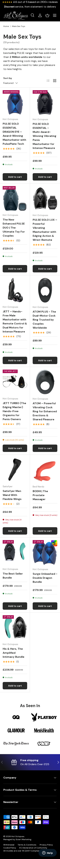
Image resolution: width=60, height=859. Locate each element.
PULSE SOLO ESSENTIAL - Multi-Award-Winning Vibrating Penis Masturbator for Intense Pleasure (44, 136)
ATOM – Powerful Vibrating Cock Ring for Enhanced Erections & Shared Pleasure (45, 411)
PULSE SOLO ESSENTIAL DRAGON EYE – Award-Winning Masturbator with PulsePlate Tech (14, 134)
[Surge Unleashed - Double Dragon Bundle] (45, 552)
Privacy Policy (46, 844)
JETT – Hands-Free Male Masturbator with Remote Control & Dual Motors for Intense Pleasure (15, 321)
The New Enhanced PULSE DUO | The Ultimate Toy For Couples (14, 227)
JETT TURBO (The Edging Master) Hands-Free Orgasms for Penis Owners (14, 411)
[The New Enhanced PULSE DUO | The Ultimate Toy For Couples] (15, 198)
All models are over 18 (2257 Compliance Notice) (26, 850)
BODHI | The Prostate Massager (40, 495)
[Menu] (54, 15)
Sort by (7, 78)
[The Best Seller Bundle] (15, 552)
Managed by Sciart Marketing (17, 839)
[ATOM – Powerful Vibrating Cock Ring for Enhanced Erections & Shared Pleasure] (45, 382)
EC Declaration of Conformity (33, 847)
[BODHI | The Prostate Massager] (45, 469)
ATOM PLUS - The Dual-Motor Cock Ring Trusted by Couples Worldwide (44, 319)
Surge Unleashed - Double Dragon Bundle (45, 578)
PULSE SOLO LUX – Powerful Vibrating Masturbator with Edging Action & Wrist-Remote (45, 230)
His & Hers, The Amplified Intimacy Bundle (13, 653)
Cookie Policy (9, 847)
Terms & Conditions (27, 844)
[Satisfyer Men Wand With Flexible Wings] (15, 469)
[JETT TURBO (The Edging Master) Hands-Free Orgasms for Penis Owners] (15, 382)
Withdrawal (8, 844)
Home (6, 26)
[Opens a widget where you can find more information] (47, 853)
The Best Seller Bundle (13, 575)
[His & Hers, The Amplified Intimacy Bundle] (15, 627)
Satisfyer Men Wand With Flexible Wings (12, 495)
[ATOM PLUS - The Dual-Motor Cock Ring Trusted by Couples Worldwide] (45, 290)
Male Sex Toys (18, 26)
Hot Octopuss (17, 836)
